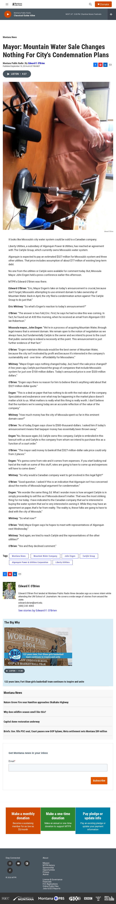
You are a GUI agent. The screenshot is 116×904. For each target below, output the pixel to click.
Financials (47, 882)
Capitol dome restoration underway (22, 721)
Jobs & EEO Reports (51, 888)
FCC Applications (50, 884)
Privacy (46, 872)
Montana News (10, 37)
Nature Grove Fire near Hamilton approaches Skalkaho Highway (36, 702)
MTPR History (49, 865)
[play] (8, 14)
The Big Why (12, 622)
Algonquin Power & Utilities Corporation (30, 562)
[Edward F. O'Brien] (9, 590)
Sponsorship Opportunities (49, 869)
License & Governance (52, 880)
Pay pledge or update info (93, 816)
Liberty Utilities (63, 562)
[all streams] (112, 14)
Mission (46, 863)
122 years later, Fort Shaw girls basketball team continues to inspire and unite (44, 681)
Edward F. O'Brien (36, 63)
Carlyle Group (89, 556)
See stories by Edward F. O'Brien (37, 610)
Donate (104, 4)
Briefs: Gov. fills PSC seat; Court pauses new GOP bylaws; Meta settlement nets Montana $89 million (55, 731)
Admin (46, 874)
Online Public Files (51, 886)
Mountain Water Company (45, 556)
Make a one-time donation (58, 816)
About (45, 858)
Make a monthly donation (23, 816)
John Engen (70, 556)
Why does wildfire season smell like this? (25, 711)
